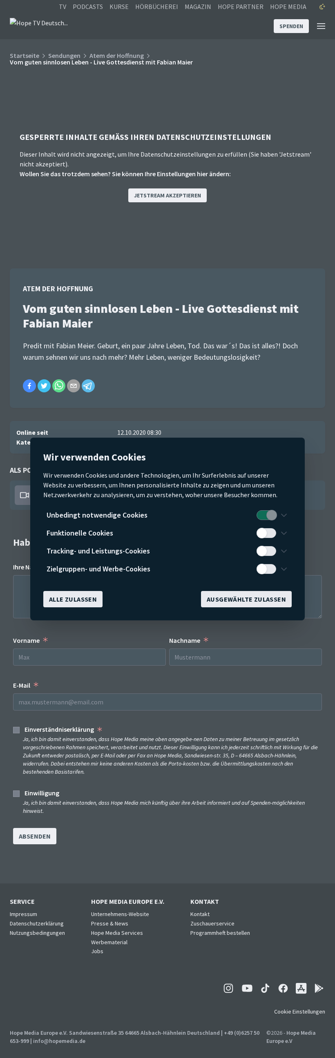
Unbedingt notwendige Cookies (97, 515)
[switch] (266, 515)
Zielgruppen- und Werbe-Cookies (98, 568)
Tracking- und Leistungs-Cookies (98, 551)
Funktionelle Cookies (80, 533)
